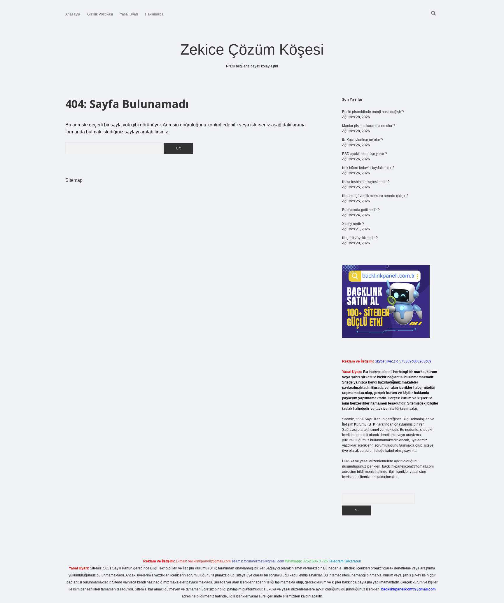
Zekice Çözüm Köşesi (252, 49)
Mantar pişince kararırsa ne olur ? (368, 126)
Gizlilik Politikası (100, 14)
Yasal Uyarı (129, 14)
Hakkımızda (154, 14)
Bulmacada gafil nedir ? (361, 210)
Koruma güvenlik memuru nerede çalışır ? (375, 196)
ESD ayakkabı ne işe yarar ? (364, 154)
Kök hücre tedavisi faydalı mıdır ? (368, 168)
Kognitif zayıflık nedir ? (360, 238)
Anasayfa (72, 14)
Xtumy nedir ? (353, 224)
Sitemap (74, 180)
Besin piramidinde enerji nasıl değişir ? (373, 112)
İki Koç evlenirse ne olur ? (362, 140)
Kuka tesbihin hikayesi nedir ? (366, 182)
